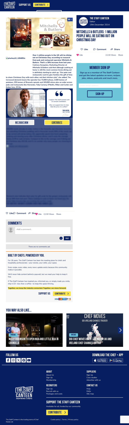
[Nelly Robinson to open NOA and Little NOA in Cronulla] (34, 330)
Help (88, 389)
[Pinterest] (23, 360)
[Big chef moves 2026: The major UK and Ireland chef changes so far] (94, 330)
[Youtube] (29, 360)
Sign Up (49, 377)
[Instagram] (13, 360)
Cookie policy (55, 419)
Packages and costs (54, 394)
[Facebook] (8, 360)
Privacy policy (73, 419)
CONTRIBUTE (40, 5)
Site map (90, 394)
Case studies (92, 377)
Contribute (57, 122)
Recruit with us (52, 391)
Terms (64, 419)
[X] (18, 360)
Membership (51, 380)
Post (67, 239)
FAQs (89, 391)
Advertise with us (94, 380)
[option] (34, 330)
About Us (50, 375)
